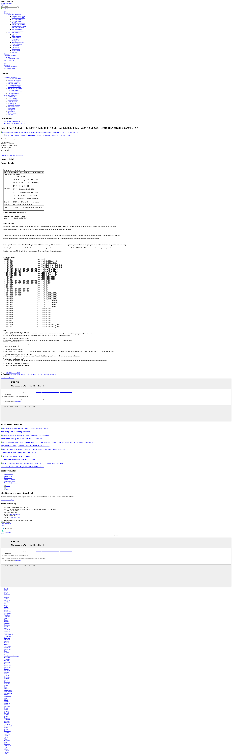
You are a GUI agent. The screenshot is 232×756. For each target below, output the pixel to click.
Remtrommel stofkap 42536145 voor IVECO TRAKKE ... (22, 439)
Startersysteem (16, 49)
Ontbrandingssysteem (18, 42)
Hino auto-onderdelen (18, 27)
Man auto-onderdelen (18, 19)
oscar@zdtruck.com (14, 514)
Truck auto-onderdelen (14, 14)
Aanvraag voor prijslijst (7, 500)
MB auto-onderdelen (17, 21)
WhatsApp (8, 532)
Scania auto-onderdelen (18, 18)
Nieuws (6, 54)
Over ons (7, 57)
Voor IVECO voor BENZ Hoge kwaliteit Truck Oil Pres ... (22, 467)
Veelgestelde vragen (10, 55)
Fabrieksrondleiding (13, 58)
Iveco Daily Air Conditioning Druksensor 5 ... (17, 432)
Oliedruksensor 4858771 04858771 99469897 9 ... (19, 453)
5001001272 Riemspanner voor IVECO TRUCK (19, 460)
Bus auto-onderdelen (17, 31)
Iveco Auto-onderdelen (18, 24)
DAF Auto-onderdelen (18, 23)
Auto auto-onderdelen (14, 32)
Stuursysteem (15, 41)
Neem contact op (9, 60)
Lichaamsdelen (16, 39)
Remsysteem (15, 34)
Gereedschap (15, 45)
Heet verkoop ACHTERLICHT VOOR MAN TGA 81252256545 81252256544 (32, 374)
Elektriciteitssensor (17, 44)
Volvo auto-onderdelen (18, 16)
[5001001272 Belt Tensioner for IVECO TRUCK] (15, 456)
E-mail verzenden (6, 523)
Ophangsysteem (16, 36)
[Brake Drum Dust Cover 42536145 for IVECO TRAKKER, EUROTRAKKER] (25, 435)
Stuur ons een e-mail (6, 155)
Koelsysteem (15, 47)
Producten (7, 13)
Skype (2, 525)
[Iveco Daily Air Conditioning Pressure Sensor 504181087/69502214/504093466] (24, 428)
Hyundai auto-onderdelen (19, 29)
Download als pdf (18, 155)
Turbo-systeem (16, 50)
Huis (5, 11)
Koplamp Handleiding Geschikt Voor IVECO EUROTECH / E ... (25, 446)
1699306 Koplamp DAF (13, 373)
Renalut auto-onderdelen (19, 26)
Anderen (14, 52)
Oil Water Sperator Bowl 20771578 (14, 123)
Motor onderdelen (17, 37)
